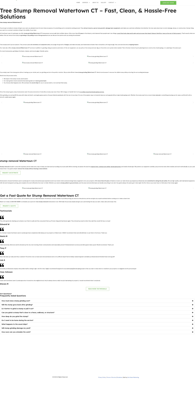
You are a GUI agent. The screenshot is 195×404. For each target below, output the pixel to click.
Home (78, 2)
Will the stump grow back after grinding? (17, 305)
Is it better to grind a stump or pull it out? (18, 309)
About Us (95, 2)
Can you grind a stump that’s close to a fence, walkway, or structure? (28, 312)
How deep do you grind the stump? (15, 316)
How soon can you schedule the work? (16, 332)
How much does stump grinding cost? (16, 301)
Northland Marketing (133, 377)
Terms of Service (111, 377)
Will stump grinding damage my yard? (16, 328)
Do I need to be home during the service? (17, 320)
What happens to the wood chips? (15, 324)
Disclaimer (119, 377)
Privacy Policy (102, 377)
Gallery (103, 2)
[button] (2, 56)
